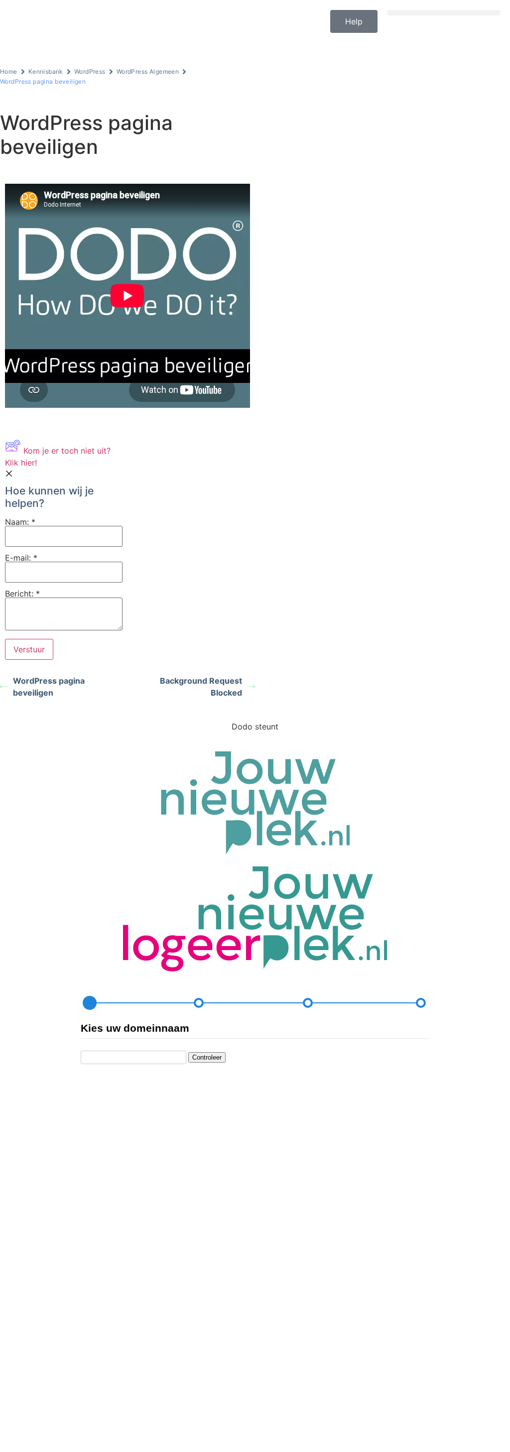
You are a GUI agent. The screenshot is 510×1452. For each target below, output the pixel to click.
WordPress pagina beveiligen (49, 687)
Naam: (20, 522)
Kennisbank (45, 71)
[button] (443, 12)
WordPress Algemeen (148, 71)
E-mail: (21, 558)
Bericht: (22, 594)
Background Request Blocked (201, 687)
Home (8, 71)
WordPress (90, 71)
